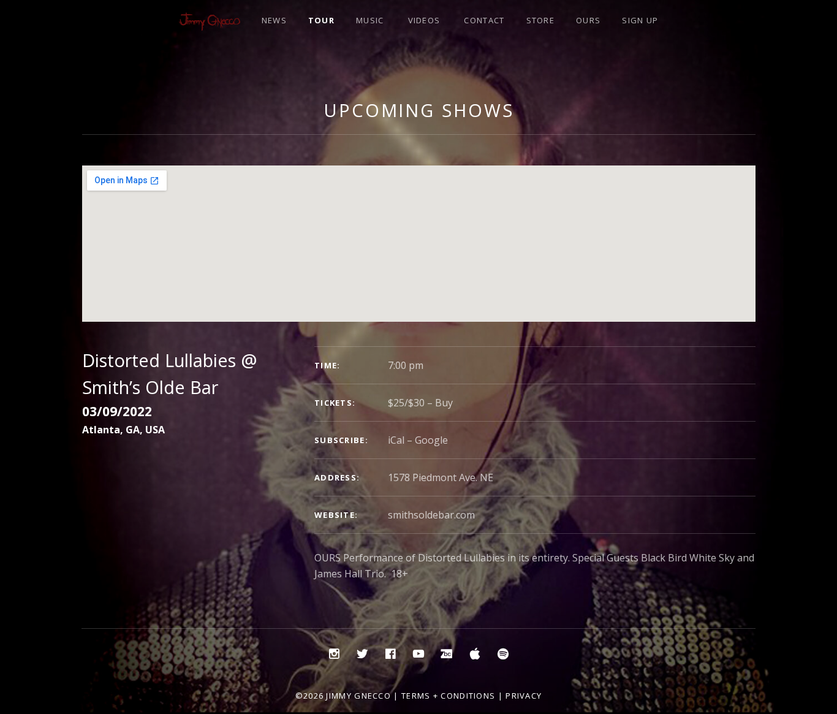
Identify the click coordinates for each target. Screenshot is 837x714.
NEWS (274, 20)
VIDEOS (424, 20)
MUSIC (370, 20)
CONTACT (484, 20)
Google (431, 440)
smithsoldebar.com (431, 515)
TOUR (321, 20)
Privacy (524, 695)
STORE (540, 20)
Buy (444, 402)
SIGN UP (640, 20)
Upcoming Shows (419, 110)
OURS (588, 20)
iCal (396, 440)
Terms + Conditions (448, 695)
